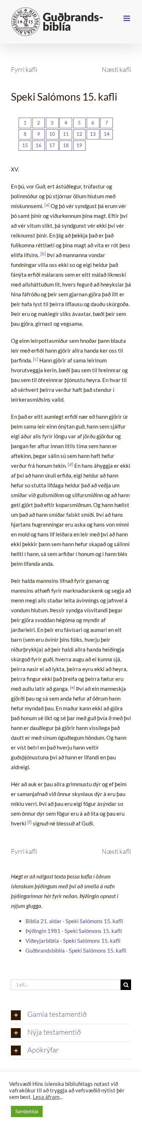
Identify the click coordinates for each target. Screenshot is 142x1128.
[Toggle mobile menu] (127, 18)
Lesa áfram (46, 1097)
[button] (71, 1015)
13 (93, 134)
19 (79, 145)
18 (66, 145)
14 (107, 134)
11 (66, 134)
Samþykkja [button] (26, 1111)
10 (52, 134)
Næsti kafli (116, 69)
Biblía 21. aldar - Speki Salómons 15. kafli (74, 921)
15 (25, 145)
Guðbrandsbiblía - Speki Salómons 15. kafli (75, 950)
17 (52, 145)
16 (39, 145)
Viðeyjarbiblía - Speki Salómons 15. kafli (73, 940)
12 (79, 134)
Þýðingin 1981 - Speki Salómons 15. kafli (73, 931)
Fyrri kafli (24, 69)
